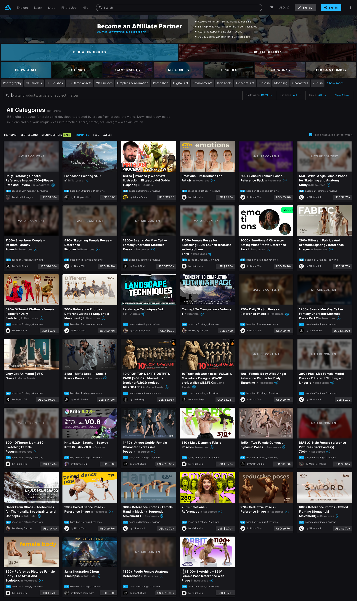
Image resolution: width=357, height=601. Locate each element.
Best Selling (29, 134)
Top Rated (82, 134)
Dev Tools (224, 83)
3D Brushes (54, 83)
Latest (107, 134)
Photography (12, 83)
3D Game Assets (79, 83)
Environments (203, 83)
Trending (10, 134)
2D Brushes (104, 83)
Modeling (281, 83)
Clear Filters (342, 95)
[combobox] (179, 7)
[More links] (350, 7)
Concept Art (245, 83)
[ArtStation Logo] (7, 7)
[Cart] (272, 7)
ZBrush (318, 83)
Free (96, 134)
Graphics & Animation (132, 83)
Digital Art (180, 83)
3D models (34, 83)
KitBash (264, 83)
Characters (300, 83)
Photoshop (161, 83)
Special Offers (55, 134)
